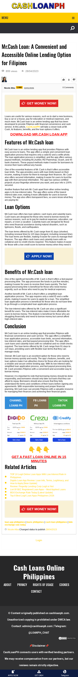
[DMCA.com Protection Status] (67, 639)
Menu (5, 18)
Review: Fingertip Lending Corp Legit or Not (32, 486)
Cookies (64, 585)
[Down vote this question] (73, 79)
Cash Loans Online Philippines (39, 571)
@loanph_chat (38, 632)
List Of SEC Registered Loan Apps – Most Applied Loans (38, 489)
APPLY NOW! (41, 256)
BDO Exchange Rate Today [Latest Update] (31, 492)
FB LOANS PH (39, 402)
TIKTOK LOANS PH (60, 402)
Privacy (22, 585)
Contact (36, 591)
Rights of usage (43, 585)
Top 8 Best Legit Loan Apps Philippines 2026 (32, 495)
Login (39, 540)
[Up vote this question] (63, 79)
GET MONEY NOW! (41, 103)
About (7, 585)
